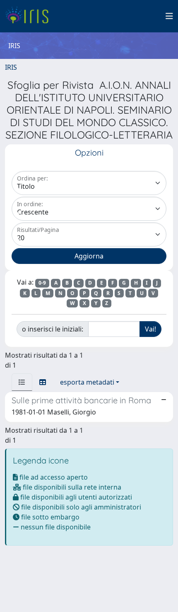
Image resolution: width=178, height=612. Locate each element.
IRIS (11, 67)
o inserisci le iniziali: (52, 329)
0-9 (42, 282)
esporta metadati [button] (87, 382)
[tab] (22, 382)
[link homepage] (30, 16)
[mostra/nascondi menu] (169, 16)
